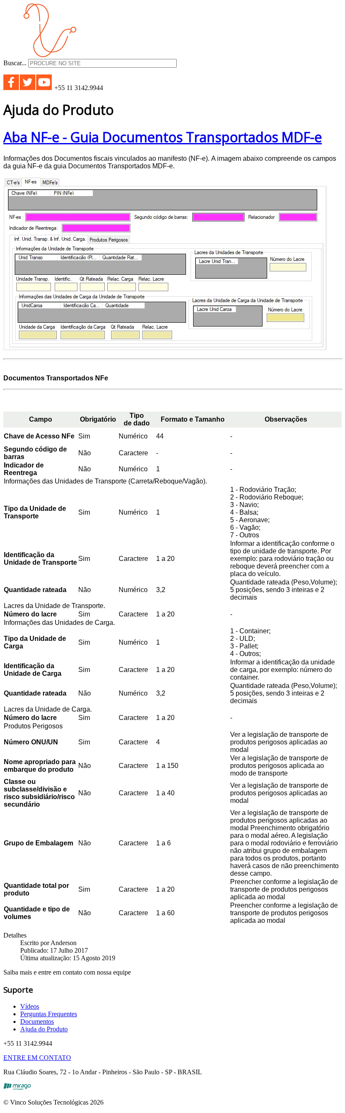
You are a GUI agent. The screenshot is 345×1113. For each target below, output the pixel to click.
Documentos (37, 1021)
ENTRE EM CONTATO (37, 1057)
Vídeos (29, 1006)
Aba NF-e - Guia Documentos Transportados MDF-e (162, 137)
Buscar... (15, 62)
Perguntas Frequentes (48, 1013)
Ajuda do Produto (44, 1029)
